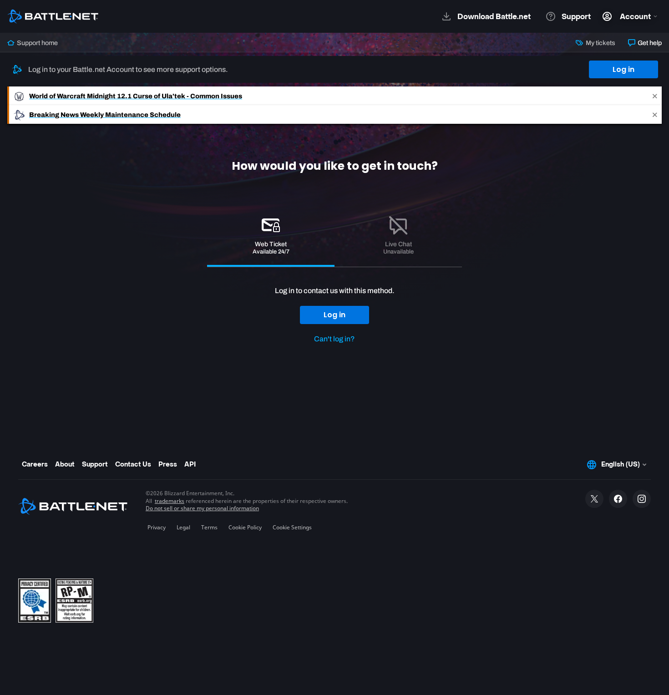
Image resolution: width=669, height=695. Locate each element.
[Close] (655, 95)
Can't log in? (334, 339)
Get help (649, 42)
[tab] (270, 237)
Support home (36, 42)
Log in (623, 69)
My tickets (599, 42)
